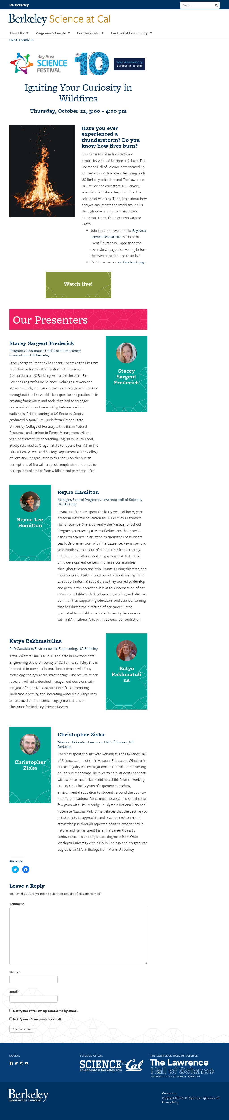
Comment (16, 903)
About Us (16, 32)
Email (14, 991)
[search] (216, 5)
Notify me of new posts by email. (37, 1019)
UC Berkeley (19, 4)
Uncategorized (21, 40)
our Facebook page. (131, 262)
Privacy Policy (170, 1102)
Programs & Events (51, 32)
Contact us (169, 1093)
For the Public (88, 32)
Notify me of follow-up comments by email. (45, 1010)
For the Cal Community (129, 32)
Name (14, 972)
